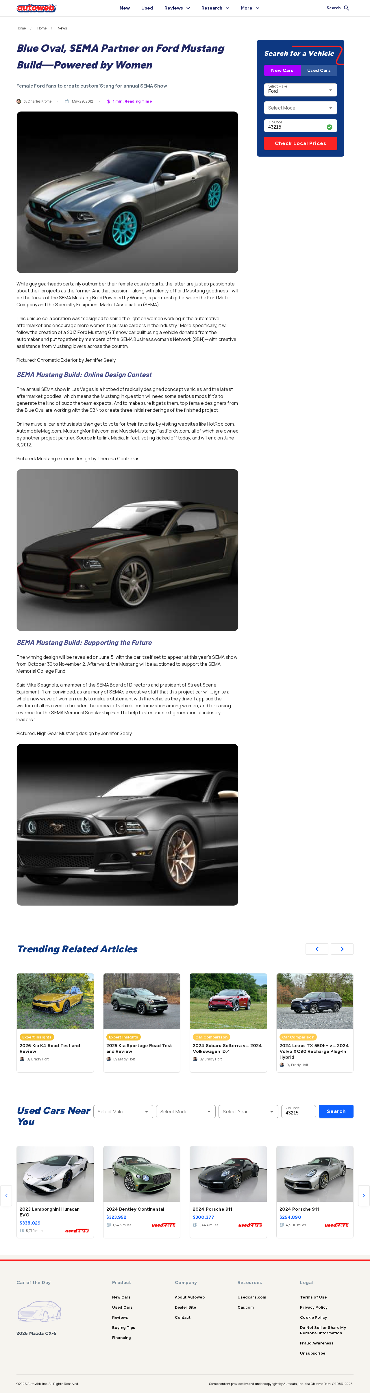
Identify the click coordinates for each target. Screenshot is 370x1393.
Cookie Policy (313, 1317)
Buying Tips (124, 1327)
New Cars (282, 70)
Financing (121, 1337)
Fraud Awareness (317, 1343)
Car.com (246, 1307)
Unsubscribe (312, 1353)
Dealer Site (185, 1307)
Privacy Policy (314, 1307)
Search (336, 1111)
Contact (182, 1317)
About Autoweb (190, 1297)
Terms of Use (313, 1297)
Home (21, 28)
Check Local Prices (300, 143)
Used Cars (318, 70)
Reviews (120, 1317)
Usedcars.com (252, 1297)
